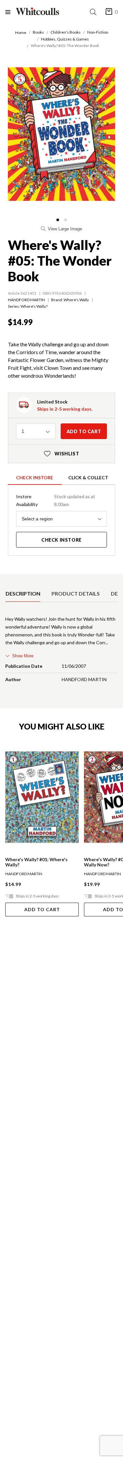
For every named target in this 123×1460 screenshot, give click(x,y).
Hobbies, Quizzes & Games (65, 39)
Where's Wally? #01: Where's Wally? (36, 862)
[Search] (94, 11)
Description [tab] (23, 593)
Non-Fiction (97, 32)
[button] (57, 220)
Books (38, 32)
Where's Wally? (34, 306)
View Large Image (65, 228)
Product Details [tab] (75, 593)
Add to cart (84, 431)
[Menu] (10, 12)
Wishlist (61, 453)
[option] (23, 593)
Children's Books (66, 32)
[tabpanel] (61, 650)
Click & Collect (88, 477)
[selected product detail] (7, 579)
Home (20, 32)
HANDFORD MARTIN (26, 299)
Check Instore (34, 477)
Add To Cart (42, 909)
